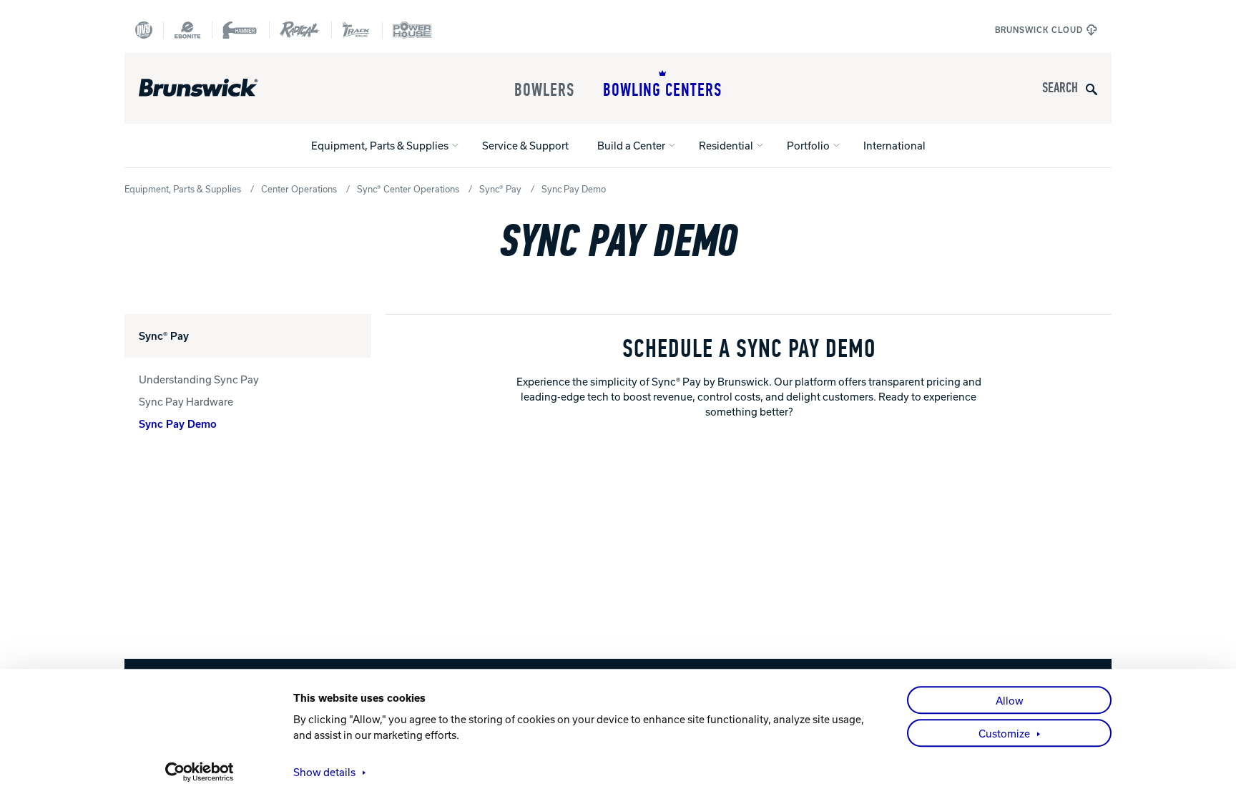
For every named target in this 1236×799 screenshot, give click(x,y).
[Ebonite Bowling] (187, 30)
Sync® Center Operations (408, 189)
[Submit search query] (1091, 88)
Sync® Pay (500, 189)
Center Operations (299, 189)
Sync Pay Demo (178, 423)
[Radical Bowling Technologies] (300, 30)
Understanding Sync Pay (199, 379)
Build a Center (631, 145)
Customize (1004, 733)
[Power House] (412, 30)
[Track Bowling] (356, 30)
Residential (726, 145)
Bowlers (544, 90)
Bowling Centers (662, 90)
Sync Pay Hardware (186, 401)
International (894, 145)
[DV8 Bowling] (143, 30)
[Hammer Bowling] (240, 30)
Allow (1010, 700)
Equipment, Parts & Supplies (379, 145)
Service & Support (525, 145)
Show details (324, 772)
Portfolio (808, 145)
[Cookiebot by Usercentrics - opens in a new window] (200, 772)
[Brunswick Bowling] (219, 88)
